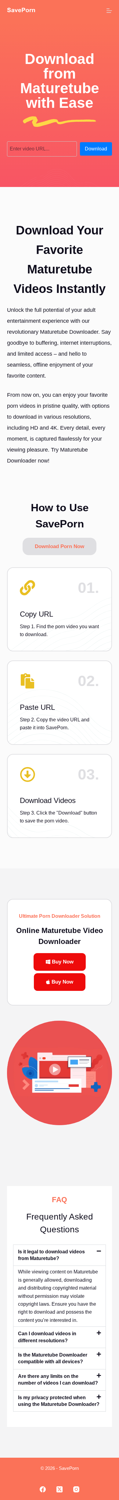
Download (96, 148)
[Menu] (109, 10)
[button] (59, 1255)
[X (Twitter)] (59, 1489)
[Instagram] (76, 1489)
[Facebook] (43, 1489)
